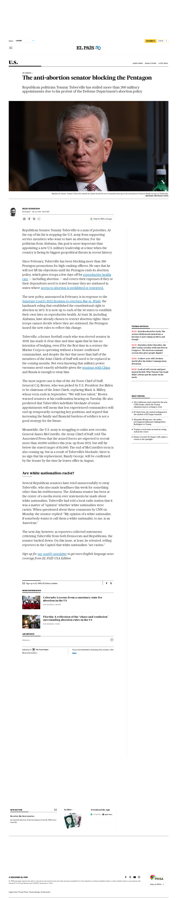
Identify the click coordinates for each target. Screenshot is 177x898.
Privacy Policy (23, 892)
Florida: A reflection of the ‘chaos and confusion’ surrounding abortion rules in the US (75, 618)
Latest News (163, 63)
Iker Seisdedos (31, 208)
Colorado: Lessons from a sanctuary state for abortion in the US (72, 599)
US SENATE (26, 73)
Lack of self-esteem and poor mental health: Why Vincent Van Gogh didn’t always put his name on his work (150, 373)
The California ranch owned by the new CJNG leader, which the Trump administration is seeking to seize (150, 404)
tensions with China (96, 367)
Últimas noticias (140, 326)
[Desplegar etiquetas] (112, 640)
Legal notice (13, 892)
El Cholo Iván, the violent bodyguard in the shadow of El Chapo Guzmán (150, 413)
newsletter (16, 810)
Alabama (26, 640)
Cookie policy (45, 892)
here (74, 653)
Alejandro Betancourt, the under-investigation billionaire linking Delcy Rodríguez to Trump (150, 421)
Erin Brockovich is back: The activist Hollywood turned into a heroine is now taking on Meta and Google (148, 335)
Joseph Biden (137, 63)
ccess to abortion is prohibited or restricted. (73, 288)
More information (29, 653)
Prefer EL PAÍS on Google (102, 219)
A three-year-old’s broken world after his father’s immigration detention (149, 361)
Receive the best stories (22, 816)
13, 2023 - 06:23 (40, 212)
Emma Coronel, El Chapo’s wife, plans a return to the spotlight (150, 438)
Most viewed (138, 396)
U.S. (13, 62)
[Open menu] (11, 48)
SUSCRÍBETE (150, 41)
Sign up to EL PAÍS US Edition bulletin (42, 583)
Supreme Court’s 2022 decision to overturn (61, 301)
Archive (68, 810)
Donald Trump (150, 63)
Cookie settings (34, 892)
